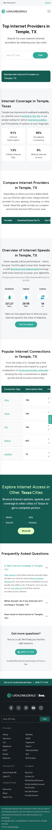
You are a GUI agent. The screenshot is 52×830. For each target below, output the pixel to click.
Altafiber (29, 735)
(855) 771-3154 (27, 652)
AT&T (5, 750)
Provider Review (31, 795)
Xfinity (5, 735)
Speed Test (7, 797)
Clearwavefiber (32, 750)
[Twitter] (18, 708)
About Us (29, 773)
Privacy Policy (13, 827)
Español (47, 3)
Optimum (6, 758)
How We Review (31, 792)
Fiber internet (10, 575)
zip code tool (16, 588)
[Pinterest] (26, 708)
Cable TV (6, 776)
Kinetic (5, 754)
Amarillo (9, 522)
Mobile (7, 441)
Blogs (5, 793)
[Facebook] (11, 708)
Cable (6, 414)
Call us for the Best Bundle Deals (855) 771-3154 (26, 682)
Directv (28, 746)
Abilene (9, 517)
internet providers (37, 120)
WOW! (28, 738)
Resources (7, 789)
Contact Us (29, 776)
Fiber (6, 400)
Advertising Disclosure (34, 780)
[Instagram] (40, 708)
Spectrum (7, 738)
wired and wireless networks (33, 370)
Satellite (8, 454)
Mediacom (7, 746)
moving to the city (30, 116)
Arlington (33, 522)
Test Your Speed (26, 324)
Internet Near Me (10, 773)
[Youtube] (33, 708)
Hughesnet (30, 742)
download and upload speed (25, 269)
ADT (27, 754)
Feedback (50, 419)
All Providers (31, 758)
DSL (6, 427)
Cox (4, 742)
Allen (31, 517)
